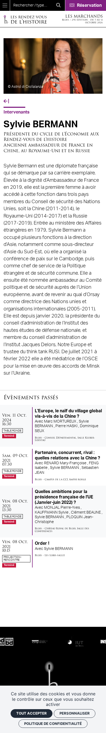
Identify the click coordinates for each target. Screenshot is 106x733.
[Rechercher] (58, 5)
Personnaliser (75, 713)
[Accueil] (25, 19)
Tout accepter (31, 713)
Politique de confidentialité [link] (53, 723)
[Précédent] (6, 101)
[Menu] (5, 5)
